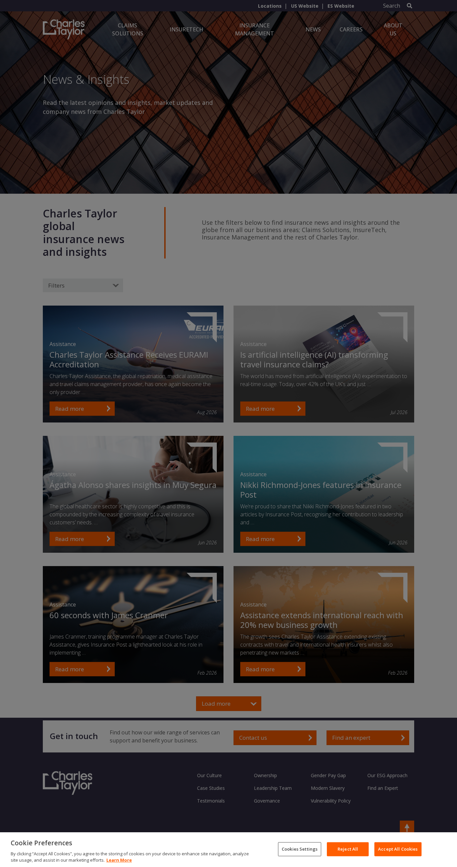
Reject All (348, 849)
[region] (228, 849)
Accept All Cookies (398, 849)
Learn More (119, 860)
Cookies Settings (299, 849)
